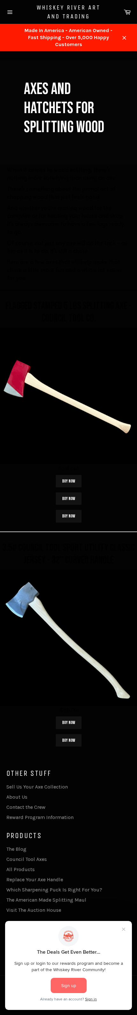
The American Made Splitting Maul (46, 900)
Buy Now (68, 481)
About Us (16, 797)
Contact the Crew (26, 807)
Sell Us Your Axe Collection (37, 787)
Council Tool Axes (26, 859)
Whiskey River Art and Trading (68, 12)
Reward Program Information (40, 817)
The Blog (16, 849)
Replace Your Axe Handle (34, 879)
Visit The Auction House (33, 910)
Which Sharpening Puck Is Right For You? (54, 890)
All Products (20, 869)
